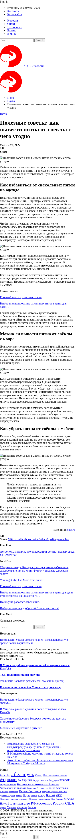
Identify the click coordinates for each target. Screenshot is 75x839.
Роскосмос (44, 803)
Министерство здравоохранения (14, 799)
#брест (46, 775)
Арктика (4, 791)
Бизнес (11, 30)
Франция (22, 807)
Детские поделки (7, 795)
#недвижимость (8, 784)
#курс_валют (40, 780)
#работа (21, 787)
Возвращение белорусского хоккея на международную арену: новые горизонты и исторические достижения (34, 747)
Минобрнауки (57, 799)
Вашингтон (13, 791)
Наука (3, 113)
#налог (65, 780)
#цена (52, 788)
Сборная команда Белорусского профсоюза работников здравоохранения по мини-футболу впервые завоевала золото (34, 570)
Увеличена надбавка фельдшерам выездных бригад (32, 680)
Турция (3, 808)
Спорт (11, 23)
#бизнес (38, 775)
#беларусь (22, 774)
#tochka (5, 775)
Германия (62, 791)
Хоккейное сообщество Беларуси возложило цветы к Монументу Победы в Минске (40, 762)
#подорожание (8, 787)
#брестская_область (58, 775)
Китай (50, 795)
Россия (58, 803)
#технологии (42, 788)
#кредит (27, 780)
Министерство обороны (39, 799)
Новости (12, 20)
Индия (26, 795)
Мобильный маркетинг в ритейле (21, 728)
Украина (11, 807)
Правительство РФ (22, 803)
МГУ (59, 795)
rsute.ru (70, 529)
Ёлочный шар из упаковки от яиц (21, 297)
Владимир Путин (49, 792)
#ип (19, 780)
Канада (41, 795)
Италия (34, 796)
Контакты (13, 11)
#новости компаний (32, 784)
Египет (19, 795)
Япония (32, 807)
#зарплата (8, 779)
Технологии (14, 27)
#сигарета (31, 788)
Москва (69, 799)
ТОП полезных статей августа (20, 674)
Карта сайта (14, 14)
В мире (11, 33)
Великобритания (30, 791)
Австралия (62, 787)
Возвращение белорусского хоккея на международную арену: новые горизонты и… (34, 641)
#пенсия (53, 784)
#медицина (54, 780)
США (69, 803)
